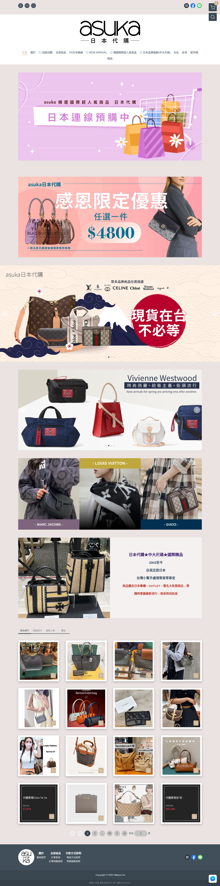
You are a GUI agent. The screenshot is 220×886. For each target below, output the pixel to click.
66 (109, 833)
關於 (41, 853)
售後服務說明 (73, 861)
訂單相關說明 (55, 861)
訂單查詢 (55, 857)
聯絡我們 (41, 857)
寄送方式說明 (73, 857)
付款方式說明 (73, 853)
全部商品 (56, 853)
